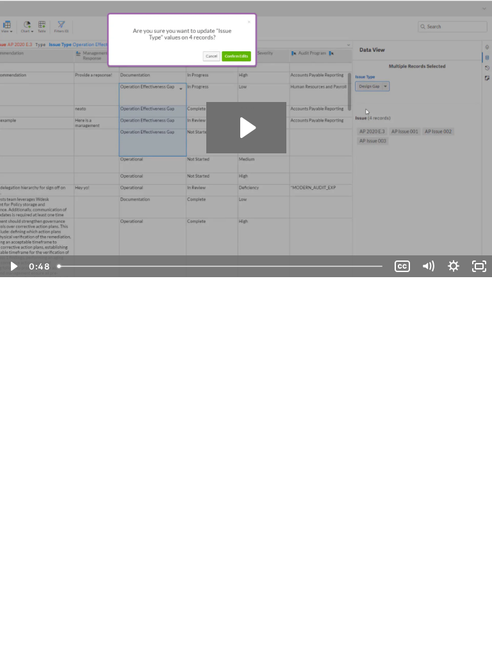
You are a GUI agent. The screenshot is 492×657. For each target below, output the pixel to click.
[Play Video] (13, 266)
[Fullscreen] (479, 266)
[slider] (221, 266)
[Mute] (428, 266)
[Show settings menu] (453, 266)
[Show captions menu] (402, 266)
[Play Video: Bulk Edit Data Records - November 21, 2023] (246, 127)
